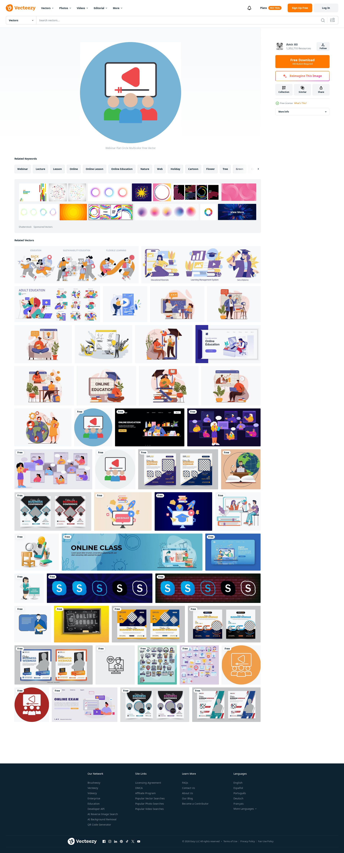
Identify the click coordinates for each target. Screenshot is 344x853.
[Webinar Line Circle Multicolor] (241, 665)
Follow (323, 48)
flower (210, 169)
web (160, 169)
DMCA (139, 788)
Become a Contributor (195, 803)
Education (94, 803)
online (74, 169)
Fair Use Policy (266, 841)
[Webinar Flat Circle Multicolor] (93, 427)
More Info (283, 111)
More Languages (243, 808)
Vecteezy (93, 788)
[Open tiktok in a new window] (127, 841)
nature (144, 169)
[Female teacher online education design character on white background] (29, 588)
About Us (187, 793)
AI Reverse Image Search (103, 814)
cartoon (193, 169)
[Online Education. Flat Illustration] (201, 264)
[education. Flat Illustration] (76, 264)
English (238, 782)
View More (237, 212)
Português (239, 793)
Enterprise (94, 798)
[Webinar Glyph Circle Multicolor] (31, 704)
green (239, 169)
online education (122, 169)
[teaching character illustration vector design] (32, 624)
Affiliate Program (145, 793)
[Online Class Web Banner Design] (132, 552)
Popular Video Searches (149, 809)
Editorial (99, 8)
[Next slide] (255, 169)
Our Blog (187, 798)
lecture (40, 169)
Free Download (302, 61)
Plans (263, 8)
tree (225, 169)
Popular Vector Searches (150, 798)
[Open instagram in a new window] (109, 841)
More (116, 8)
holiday (175, 169)
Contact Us (188, 788)
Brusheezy (94, 782)
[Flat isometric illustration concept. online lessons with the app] (36, 552)
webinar (22, 169)
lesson (57, 169)
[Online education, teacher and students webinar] (224, 427)
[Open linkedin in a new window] (115, 841)
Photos (63, 8)
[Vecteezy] (20, 8)
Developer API (96, 809)
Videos (81, 8)
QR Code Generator (99, 824)
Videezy (92, 793)
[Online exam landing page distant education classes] (84, 704)
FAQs (185, 782)
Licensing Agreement (148, 782)
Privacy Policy (247, 841)
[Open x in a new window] (132, 841)
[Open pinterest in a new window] (121, 841)
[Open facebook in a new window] (104, 841)
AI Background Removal (102, 819)
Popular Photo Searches (149, 803)
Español (238, 788)
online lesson (94, 169)
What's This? (300, 103)
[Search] (323, 20)
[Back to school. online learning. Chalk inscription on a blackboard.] (81, 624)
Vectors (46, 8)
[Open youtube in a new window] (138, 841)
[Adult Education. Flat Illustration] (57, 304)
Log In (326, 8)
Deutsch (238, 798)
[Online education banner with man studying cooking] (149, 427)
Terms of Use (230, 841)
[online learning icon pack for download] (157, 665)
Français (238, 803)
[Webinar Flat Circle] (115, 469)
